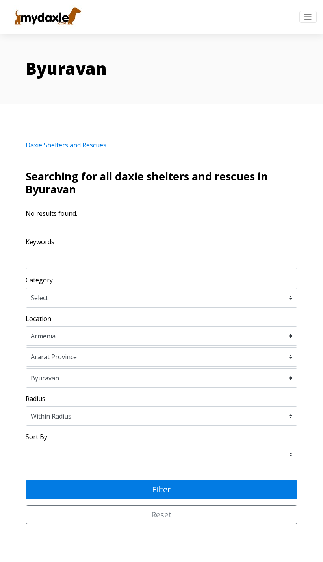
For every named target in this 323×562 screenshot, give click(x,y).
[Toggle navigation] (308, 17)
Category (39, 280)
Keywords (40, 241)
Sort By (36, 436)
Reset (161, 514)
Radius (35, 398)
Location (38, 318)
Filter (161, 489)
